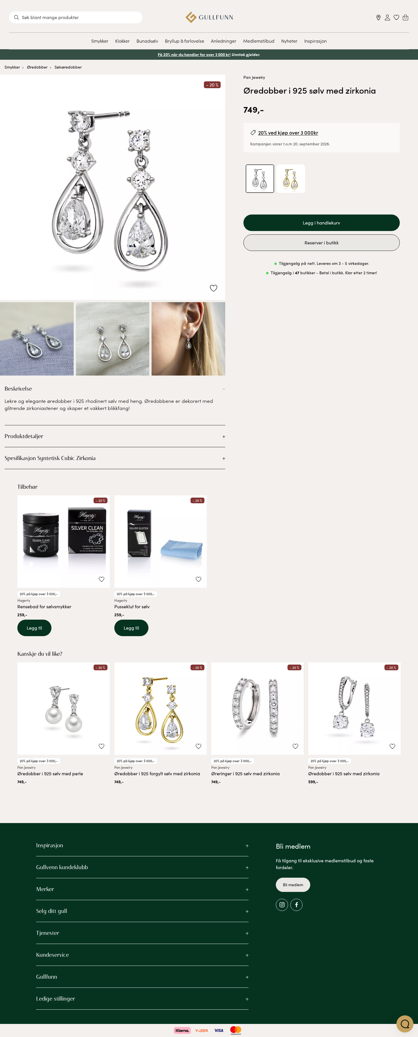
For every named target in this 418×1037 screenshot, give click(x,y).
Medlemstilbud (258, 41)
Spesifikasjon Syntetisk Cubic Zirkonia (50, 458)
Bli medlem (293, 884)
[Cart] (405, 17)
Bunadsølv (147, 41)
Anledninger (223, 41)
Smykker (99, 41)
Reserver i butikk (322, 243)
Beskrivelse (18, 388)
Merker (45, 889)
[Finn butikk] (378, 17)
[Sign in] (387, 17)
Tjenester (47, 932)
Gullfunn (46, 976)
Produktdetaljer (24, 436)
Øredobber (37, 67)
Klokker (122, 41)
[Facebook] (296, 904)
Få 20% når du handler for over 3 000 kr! (194, 54)
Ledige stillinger (55, 998)
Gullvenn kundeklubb (62, 867)
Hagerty (23, 600)
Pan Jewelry (254, 77)
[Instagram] (281, 904)
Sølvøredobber (68, 67)
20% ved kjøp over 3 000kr (288, 132)
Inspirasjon (315, 41)
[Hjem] (209, 17)
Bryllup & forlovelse (184, 41)
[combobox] (75, 17)
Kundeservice (52, 954)
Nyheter (289, 41)
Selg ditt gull (51, 911)
